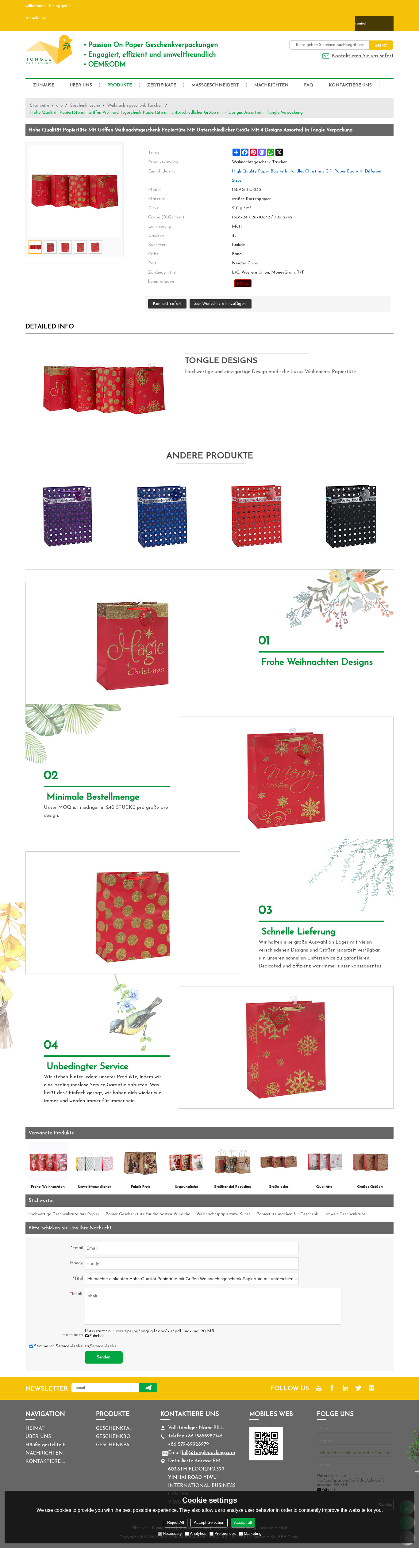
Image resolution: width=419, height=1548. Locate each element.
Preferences (225, 1533)
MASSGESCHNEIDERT (215, 85)
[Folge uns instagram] (371, 1388)
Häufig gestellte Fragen (46, 1445)
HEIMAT (35, 1428)
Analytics (198, 1533)
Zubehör (96, 1336)
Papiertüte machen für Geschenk (287, 1214)
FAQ (308, 85)
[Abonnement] (148, 1387)
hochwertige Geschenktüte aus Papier (64, 1214)
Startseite (39, 105)
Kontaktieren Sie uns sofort (363, 56)
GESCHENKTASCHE (114, 1428)
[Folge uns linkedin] (345, 1388)
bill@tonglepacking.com (208, 1452)
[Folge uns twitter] (358, 1388)
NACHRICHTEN (271, 85)
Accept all (243, 1522)
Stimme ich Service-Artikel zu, (75, 1346)
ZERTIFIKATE (161, 85)
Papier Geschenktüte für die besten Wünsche (148, 1214)
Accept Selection (209, 1522)
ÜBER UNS (81, 85)
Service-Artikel (103, 1346)
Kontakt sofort (167, 303)
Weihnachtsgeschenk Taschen (135, 105)
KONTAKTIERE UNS (350, 85)
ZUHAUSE (43, 85)
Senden (103, 1357)
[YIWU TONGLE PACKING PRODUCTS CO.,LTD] (50, 49)
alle (59, 105)
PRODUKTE (119, 85)
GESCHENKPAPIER (114, 1445)
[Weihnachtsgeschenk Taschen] (243, 283)
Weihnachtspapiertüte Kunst (223, 1214)
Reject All (175, 1522)
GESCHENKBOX (114, 1436)
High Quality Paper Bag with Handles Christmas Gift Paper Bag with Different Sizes (307, 176)
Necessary (172, 1533)
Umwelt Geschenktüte (344, 1214)
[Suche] (381, 45)
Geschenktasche (85, 105)
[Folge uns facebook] (332, 1388)
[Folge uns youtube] (318, 1388)
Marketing (252, 1533)
